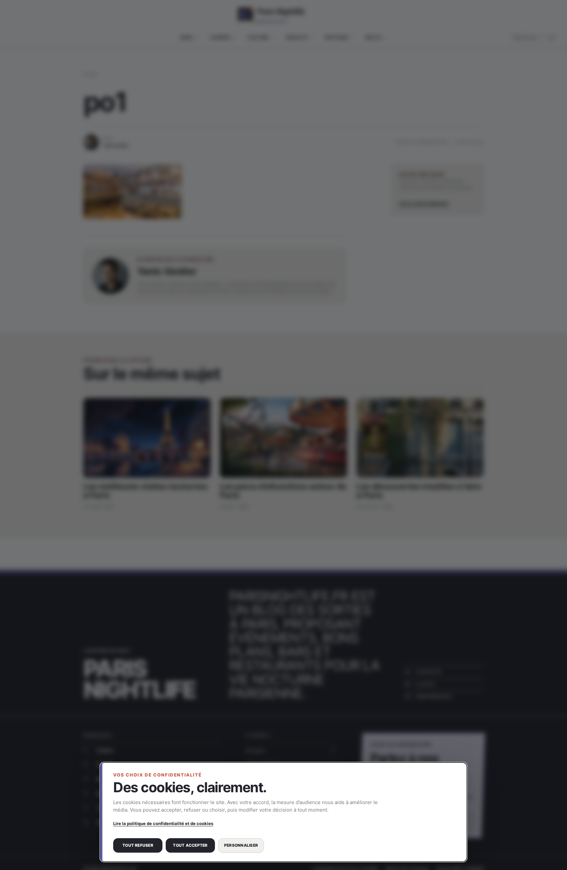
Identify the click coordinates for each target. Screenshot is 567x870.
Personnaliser (241, 845)
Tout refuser (137, 845)
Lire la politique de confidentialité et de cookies (163, 823)
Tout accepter (190, 845)
